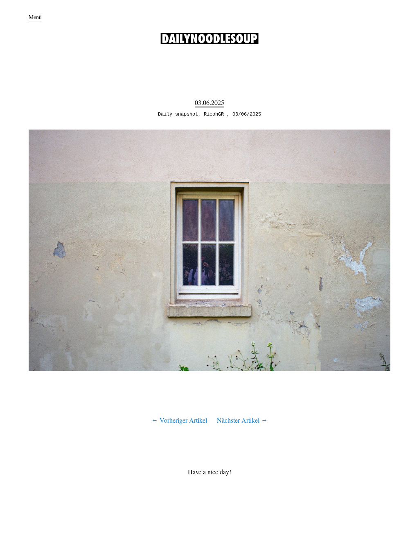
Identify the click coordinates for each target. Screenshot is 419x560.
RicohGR (214, 114)
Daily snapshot (178, 114)
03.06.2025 (209, 102)
